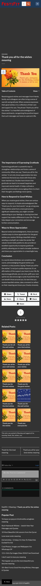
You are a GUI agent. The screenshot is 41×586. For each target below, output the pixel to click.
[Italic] (6, 479)
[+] (30, 479)
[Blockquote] (19, 479)
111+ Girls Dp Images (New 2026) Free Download (20, 553)
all (31, 433)
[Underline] (9, 479)
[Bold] (3, 479)
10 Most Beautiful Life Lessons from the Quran (19, 532)
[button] (37, 4)
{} (27, 479)
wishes (17, 435)
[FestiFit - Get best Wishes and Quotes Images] (11, 4)
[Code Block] (22, 479)
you (21, 435)
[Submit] (28, 4)
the (13, 435)
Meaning (5, 54)
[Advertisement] (20, 32)
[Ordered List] (14, 479)
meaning (4, 435)
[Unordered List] (17, 479)
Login (37, 465)
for (33, 433)
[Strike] (11, 479)
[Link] (24, 479)
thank (9, 435)
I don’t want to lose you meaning (14, 557)
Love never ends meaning (11, 536)
